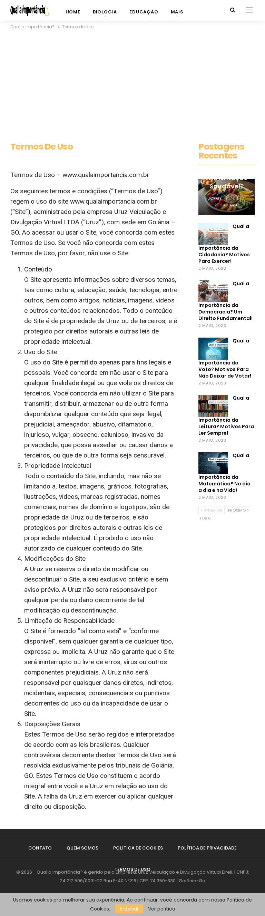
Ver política (161, 908)
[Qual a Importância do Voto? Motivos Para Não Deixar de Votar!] (213, 349)
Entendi (129, 908)
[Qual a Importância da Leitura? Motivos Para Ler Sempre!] (213, 406)
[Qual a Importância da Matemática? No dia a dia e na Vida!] (213, 463)
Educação (143, 12)
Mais (177, 12)
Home (73, 12)
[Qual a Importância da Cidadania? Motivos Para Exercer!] (213, 234)
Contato (40, 848)
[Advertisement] (132, 82)
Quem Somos (82, 848)
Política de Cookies (138, 848)
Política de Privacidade (207, 848)
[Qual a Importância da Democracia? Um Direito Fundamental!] (213, 291)
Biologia (105, 12)
